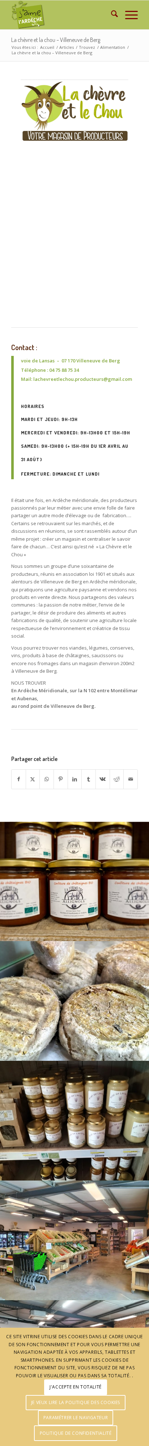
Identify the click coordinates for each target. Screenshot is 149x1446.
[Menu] (128, 14)
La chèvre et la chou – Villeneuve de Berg (55, 39)
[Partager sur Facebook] (19, 779)
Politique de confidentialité (76, 1433)
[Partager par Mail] (130, 779)
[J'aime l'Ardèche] (61, 14)
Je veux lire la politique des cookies (75, 1402)
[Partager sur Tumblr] (88, 779)
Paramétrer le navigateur (75, 1418)
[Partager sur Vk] (103, 779)
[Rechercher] (111, 14)
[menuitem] (111, 14)
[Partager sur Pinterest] (61, 779)
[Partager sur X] (33, 779)
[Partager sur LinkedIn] (75, 779)
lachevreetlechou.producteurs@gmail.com (82, 379)
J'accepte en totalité (76, 1387)
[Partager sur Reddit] (117, 779)
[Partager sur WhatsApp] (47, 779)
